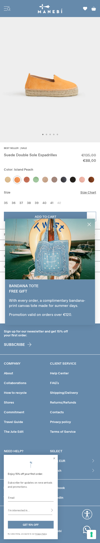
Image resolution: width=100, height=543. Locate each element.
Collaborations (15, 383)
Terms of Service (63, 431)
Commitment (14, 412)
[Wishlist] (85, 8)
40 (44, 203)
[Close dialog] (54, 458)
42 (59, 203)
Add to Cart (45, 217)
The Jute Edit (14, 431)
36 (14, 203)
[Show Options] (52, 510)
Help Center (59, 373)
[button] (42, 134)
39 (37, 203)
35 (6, 203)
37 (21, 203)
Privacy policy (60, 422)
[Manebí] (50, 8)
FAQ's (54, 383)
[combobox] (30, 510)
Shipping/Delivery (64, 393)
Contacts (57, 412)
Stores (9, 402)
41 (51, 203)
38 (29, 203)
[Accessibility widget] (87, 514)
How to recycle (15, 393)
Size (7, 192)
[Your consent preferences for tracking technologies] (91, 534)
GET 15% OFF (31, 524)
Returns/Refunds (63, 402)
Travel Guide (13, 422)
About (8, 373)
